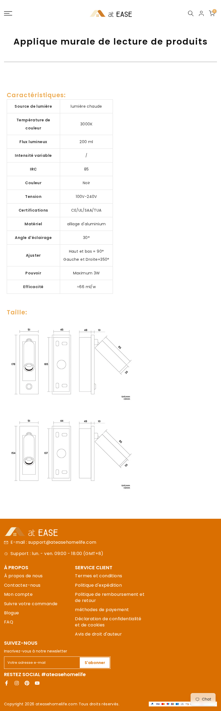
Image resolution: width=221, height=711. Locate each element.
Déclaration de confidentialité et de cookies (108, 622)
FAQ (8, 622)
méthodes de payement (102, 610)
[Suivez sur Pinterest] (27, 683)
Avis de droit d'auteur (98, 634)
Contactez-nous (22, 585)
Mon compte (18, 594)
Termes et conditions (98, 576)
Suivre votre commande (30, 604)
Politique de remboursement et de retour (109, 597)
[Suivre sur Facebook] (6, 683)
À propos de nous (23, 576)
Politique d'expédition (98, 585)
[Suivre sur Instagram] (16, 683)
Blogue (11, 613)
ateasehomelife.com (57, 704)
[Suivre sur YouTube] (37, 683)
